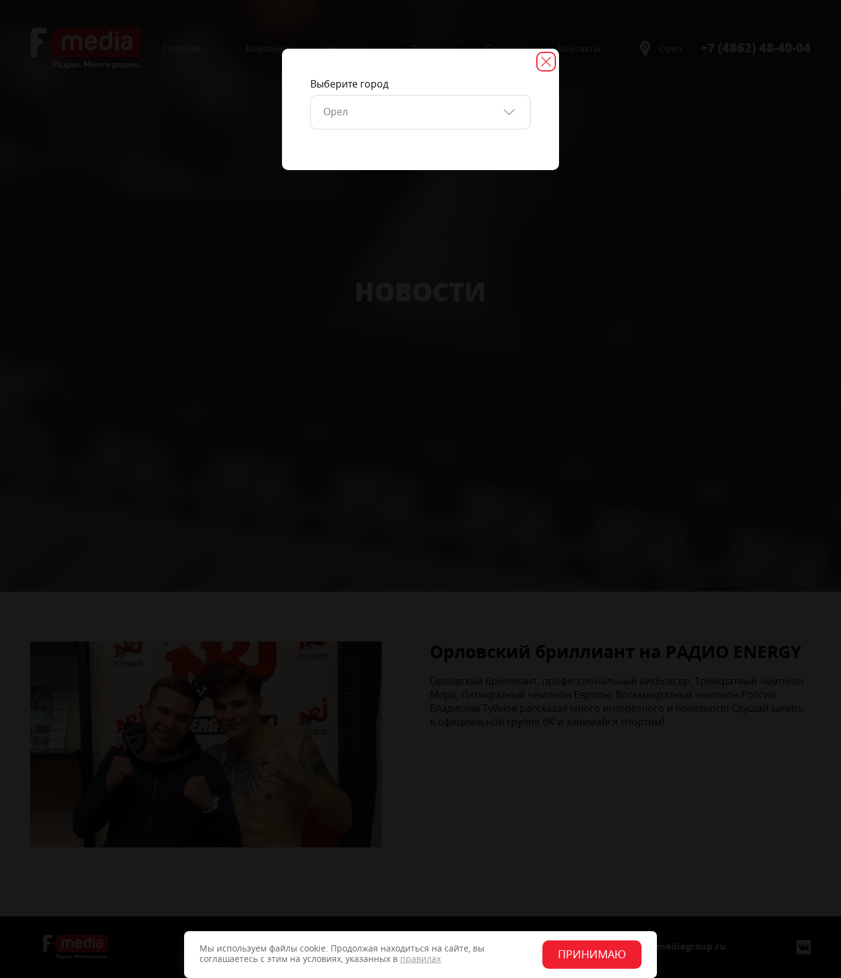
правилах (420, 959)
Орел (335, 112)
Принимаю (592, 954)
